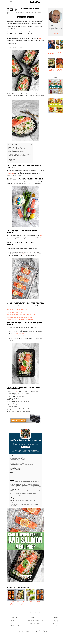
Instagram (55, 623)
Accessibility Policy (14, 625)
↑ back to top (35, 612)
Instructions (12, 159)
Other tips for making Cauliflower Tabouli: (17, 152)
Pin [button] (28, 446)
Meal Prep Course (35, 623)
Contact (56, 620)
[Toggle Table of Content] (30, 144)
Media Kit (55, 621)
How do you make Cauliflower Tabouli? (16, 148)
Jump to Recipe (22, 17)
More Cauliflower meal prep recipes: (16, 151)
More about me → (55, 33)
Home (8, 5)
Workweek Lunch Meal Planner (35, 620)
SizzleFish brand (14, 391)
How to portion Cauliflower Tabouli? (16, 150)
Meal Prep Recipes (35, 621)
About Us (14, 626)
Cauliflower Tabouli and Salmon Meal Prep (17, 155)
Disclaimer (14, 621)
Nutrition (12, 161)
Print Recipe (30, 17)
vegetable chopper (19, 333)
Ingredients (12, 156)
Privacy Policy (14, 620)
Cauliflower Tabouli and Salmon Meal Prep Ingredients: (21, 154)
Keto (40, 38)
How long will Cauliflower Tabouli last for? (17, 145)
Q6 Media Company (46, 631)
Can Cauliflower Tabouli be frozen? (15, 147)
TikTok (55, 625)
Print (24, 446)
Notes (11, 160)
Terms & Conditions (14, 623)
